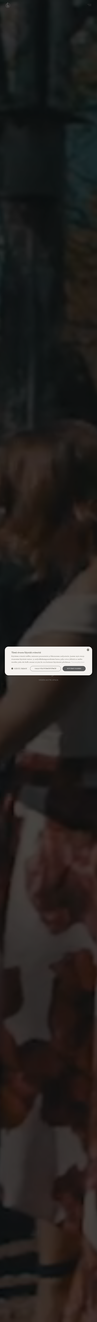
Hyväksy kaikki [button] (74, 668)
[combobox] (88, 650)
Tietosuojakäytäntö (77, 662)
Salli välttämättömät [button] (45, 668)
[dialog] (48, 661)
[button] (19, 668)
